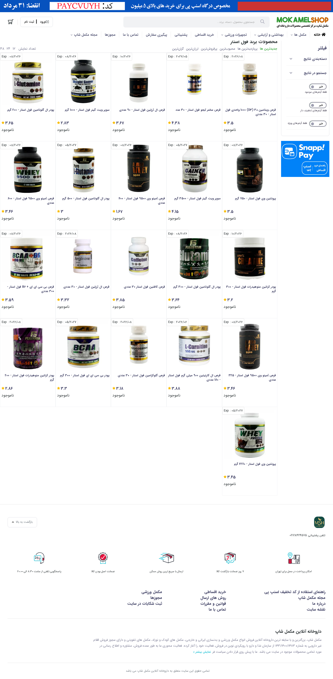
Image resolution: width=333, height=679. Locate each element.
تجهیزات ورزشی (236, 34)
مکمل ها (300, 34)
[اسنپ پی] (305, 159)
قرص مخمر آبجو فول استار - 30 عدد (198, 110)
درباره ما (318, 604)
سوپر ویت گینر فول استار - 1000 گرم (87, 110)
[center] (262, 22)
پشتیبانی (181, 34)
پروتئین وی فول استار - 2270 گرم (255, 464)
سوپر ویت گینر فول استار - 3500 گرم (197, 198)
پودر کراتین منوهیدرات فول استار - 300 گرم (251, 289)
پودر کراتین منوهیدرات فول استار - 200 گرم (29, 377)
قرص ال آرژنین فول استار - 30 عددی (86, 287)
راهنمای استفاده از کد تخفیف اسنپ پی (294, 592)
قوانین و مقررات (213, 604)
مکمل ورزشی (151, 592)
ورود (42, 22)
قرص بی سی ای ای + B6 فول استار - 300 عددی (30, 289)
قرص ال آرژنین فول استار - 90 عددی (142, 110)
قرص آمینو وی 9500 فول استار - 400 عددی (142, 200)
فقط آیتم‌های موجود (316, 92)
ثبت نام (29, 22)
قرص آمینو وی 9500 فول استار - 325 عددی (252, 377)
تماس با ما (130, 34)
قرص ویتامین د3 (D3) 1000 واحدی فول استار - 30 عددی (250, 112)
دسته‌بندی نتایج (315, 59)
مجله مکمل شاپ (86, 34)
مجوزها (110, 34)
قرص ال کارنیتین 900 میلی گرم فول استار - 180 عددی (194, 377)
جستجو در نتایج (315, 73)
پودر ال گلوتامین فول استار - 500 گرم (85, 198)
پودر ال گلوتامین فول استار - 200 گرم (30, 110)
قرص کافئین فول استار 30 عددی (144, 287)
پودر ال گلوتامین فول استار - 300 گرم (197, 287)
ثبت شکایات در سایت (144, 604)
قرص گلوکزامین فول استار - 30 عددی (141, 375)
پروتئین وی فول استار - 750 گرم (255, 198)
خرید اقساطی (204, 34)
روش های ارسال (213, 598)
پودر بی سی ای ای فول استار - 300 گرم (84, 375)
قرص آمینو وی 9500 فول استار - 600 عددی (31, 200)
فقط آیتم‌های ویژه (297, 123)
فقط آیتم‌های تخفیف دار (313, 111)
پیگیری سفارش (156, 34)
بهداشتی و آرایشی (271, 34)
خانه (318, 35)
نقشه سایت (316, 609)
